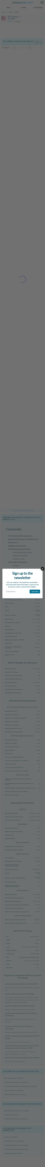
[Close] (42, 569)
